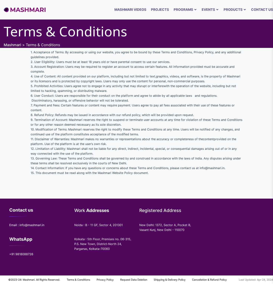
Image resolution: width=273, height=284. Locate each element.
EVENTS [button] (208, 10)
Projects (160, 10)
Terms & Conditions (78, 279)
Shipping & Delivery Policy (170, 279)
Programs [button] (183, 10)
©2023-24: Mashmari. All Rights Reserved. (34, 279)
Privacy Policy (105, 279)
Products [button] (233, 10)
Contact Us (262, 10)
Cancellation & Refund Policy (209, 279)
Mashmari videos (130, 10)
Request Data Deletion (133, 279)
